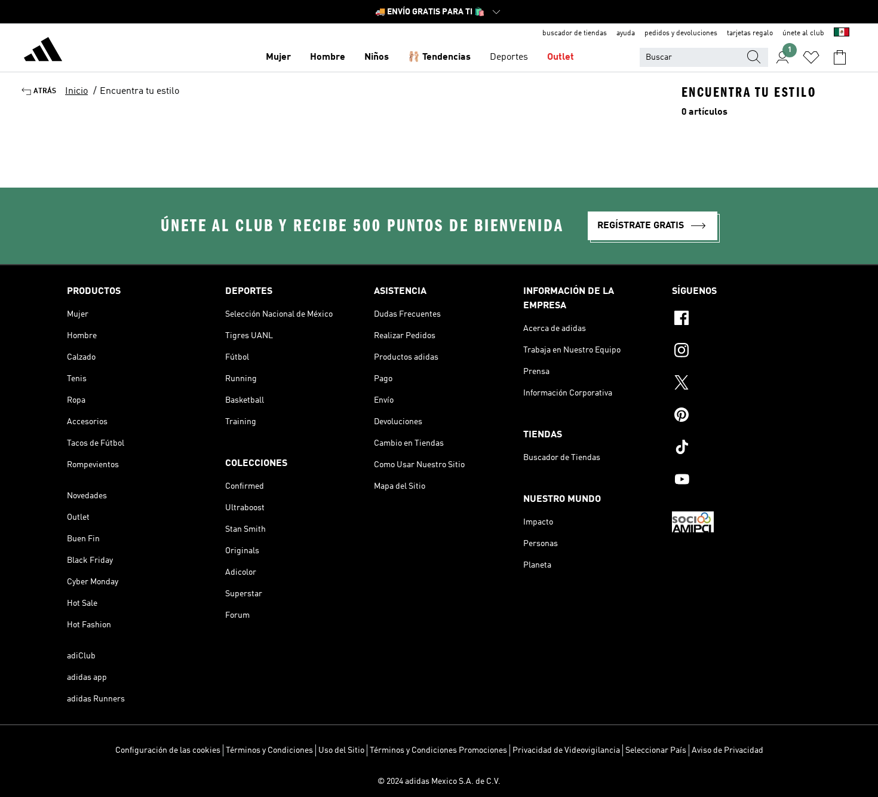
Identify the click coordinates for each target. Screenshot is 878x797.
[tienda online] (43, 51)
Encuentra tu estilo (139, 91)
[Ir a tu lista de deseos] (811, 57)
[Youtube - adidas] (741, 481)
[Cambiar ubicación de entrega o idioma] (841, 33)
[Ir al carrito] (839, 57)
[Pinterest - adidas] (741, 416)
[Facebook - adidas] (741, 320)
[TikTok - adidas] (741, 449)
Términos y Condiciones (269, 750)
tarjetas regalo (750, 33)
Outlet (560, 57)
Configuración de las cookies (167, 750)
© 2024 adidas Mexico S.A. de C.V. (439, 781)
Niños (376, 57)
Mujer (278, 57)
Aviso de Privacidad (727, 750)
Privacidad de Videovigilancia (566, 750)
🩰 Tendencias (439, 57)
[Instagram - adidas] (741, 352)
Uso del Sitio (341, 750)
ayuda (625, 33)
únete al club (803, 33)
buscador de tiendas (574, 33)
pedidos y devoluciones (680, 33)
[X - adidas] (741, 384)
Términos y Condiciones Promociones (438, 750)
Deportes (509, 57)
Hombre (327, 57)
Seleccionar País (655, 750)
